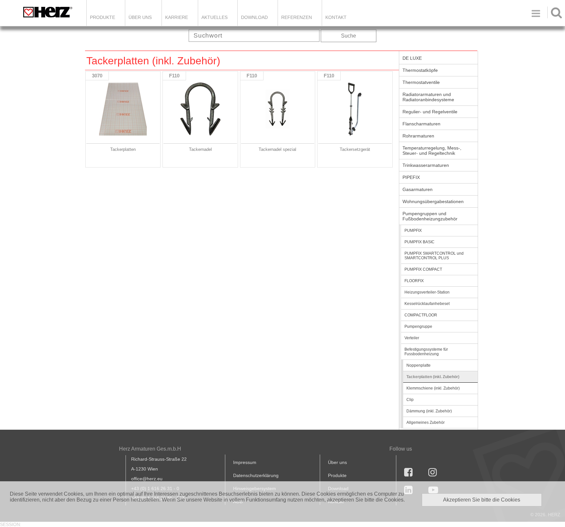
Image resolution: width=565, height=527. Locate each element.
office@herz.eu (147, 478)
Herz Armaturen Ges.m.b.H (150, 449)
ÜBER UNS (140, 17)
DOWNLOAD (254, 17)
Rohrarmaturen (418, 135)
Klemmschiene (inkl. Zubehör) (433, 388)
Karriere (176, 17)
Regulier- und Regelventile (429, 111)
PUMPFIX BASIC (419, 242)
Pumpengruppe (418, 326)
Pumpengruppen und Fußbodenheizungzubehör (429, 216)
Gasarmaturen (417, 189)
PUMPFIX (413, 230)
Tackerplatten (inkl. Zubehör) (432, 377)
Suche (348, 36)
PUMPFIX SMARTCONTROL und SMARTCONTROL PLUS (434, 255)
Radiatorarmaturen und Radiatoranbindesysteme (428, 97)
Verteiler (411, 338)
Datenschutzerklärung (256, 475)
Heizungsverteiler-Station (427, 292)
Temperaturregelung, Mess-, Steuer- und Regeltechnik (431, 150)
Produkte (102, 17)
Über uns (337, 462)
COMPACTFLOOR (420, 315)
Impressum (244, 462)
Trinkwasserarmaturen (425, 165)
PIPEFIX (411, 177)
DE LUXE (412, 58)
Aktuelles (214, 17)
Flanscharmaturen (421, 123)
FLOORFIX (414, 281)
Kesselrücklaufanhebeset (427, 303)
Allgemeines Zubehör (425, 422)
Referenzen (296, 17)
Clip (410, 399)
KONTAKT (336, 17)
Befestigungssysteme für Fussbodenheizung (426, 351)
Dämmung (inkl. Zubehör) (429, 411)
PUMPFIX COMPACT (423, 269)
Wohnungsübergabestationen (433, 201)
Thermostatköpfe (420, 70)
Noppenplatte (418, 365)
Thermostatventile (421, 82)
